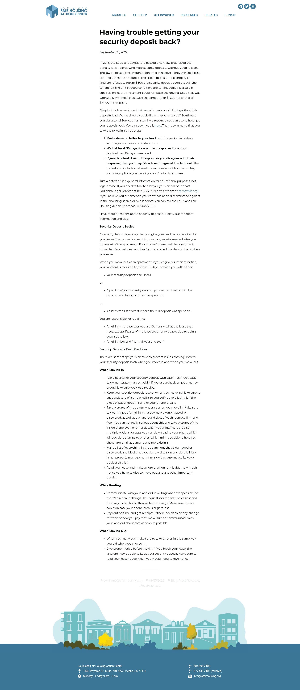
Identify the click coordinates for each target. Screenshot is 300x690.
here (158, 125)
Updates (211, 15)
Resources (189, 15)
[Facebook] (240, 6)
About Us (119, 15)
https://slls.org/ (188, 191)
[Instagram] (253, 6)
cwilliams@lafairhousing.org (123, 580)
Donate (230, 15)
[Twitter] (246, 6)
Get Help (140, 15)
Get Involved (164, 15)
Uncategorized (150, 585)
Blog (174, 580)
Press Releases (189, 580)
